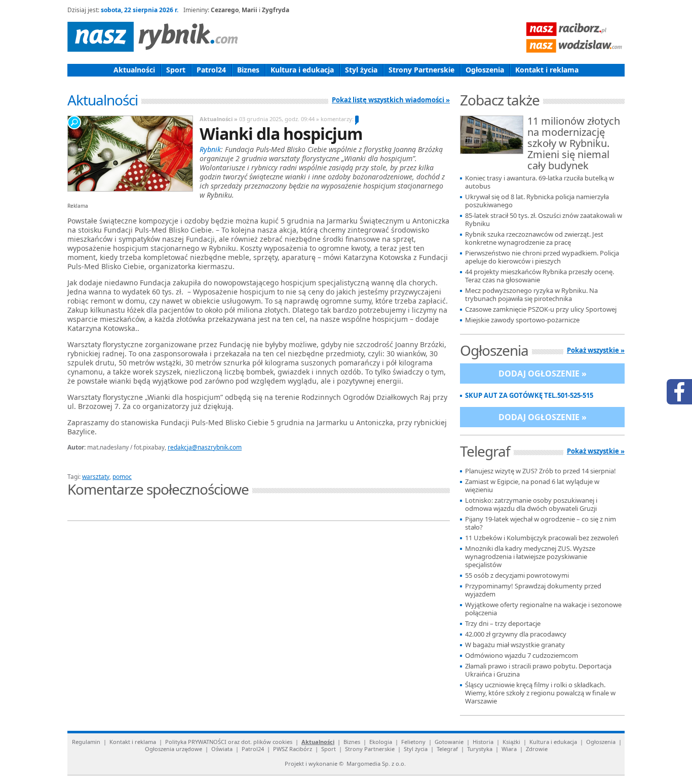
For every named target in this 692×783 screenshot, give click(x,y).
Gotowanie (449, 741)
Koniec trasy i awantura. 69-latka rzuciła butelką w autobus (539, 182)
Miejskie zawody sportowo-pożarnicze (522, 320)
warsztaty (95, 476)
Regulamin (86, 741)
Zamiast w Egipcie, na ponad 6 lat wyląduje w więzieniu (532, 485)
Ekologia (380, 741)
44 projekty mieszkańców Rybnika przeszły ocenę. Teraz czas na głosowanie (539, 276)
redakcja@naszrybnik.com (205, 447)
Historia (483, 741)
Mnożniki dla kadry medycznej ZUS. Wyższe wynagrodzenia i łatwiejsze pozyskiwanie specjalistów (530, 556)
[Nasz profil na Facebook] (679, 391)
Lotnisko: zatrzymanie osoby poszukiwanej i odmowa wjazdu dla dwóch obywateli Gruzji (531, 504)
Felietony (413, 741)
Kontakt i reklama (547, 69)
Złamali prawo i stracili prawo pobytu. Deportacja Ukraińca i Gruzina (538, 670)
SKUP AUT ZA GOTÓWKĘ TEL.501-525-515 (529, 395)
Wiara (509, 749)
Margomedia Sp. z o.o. (376, 763)
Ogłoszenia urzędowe (173, 749)
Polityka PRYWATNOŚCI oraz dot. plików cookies (228, 741)
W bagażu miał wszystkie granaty (515, 645)
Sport (175, 69)
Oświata (222, 749)
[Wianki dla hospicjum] (129, 154)
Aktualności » (219, 119)
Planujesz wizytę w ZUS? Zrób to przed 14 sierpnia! (540, 471)
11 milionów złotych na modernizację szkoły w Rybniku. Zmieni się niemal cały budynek (573, 144)
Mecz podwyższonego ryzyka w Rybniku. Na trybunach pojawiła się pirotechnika (531, 294)
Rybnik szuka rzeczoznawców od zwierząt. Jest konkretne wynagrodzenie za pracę (534, 238)
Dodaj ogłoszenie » (542, 373)
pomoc (122, 476)
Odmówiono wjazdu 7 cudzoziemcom (521, 655)
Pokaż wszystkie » (596, 350)
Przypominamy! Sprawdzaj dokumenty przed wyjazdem (533, 590)
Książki (511, 741)
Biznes (248, 69)
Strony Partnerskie (421, 69)
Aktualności (134, 69)
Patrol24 (211, 69)
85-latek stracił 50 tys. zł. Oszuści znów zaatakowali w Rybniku (543, 219)
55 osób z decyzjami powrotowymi (517, 575)
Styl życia (361, 69)
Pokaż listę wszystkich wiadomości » (391, 99)
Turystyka (479, 749)
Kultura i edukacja (302, 69)
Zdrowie (537, 749)
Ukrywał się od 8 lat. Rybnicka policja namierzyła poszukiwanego (537, 201)
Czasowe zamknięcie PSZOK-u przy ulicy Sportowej (541, 309)
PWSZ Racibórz (292, 749)
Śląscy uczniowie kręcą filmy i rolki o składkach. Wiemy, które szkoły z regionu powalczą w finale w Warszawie (540, 693)
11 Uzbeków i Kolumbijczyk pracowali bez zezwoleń (542, 538)
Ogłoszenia (485, 69)
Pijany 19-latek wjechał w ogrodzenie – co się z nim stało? (540, 523)
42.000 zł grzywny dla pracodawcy (515, 634)
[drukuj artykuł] (189, 465)
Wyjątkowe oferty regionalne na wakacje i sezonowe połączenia (543, 609)
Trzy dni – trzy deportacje (503, 623)
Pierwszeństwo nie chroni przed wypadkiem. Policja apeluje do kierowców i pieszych (542, 257)
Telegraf (447, 749)
